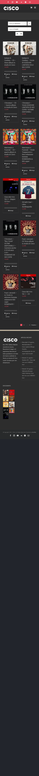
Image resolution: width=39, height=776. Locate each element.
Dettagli (15, 74)
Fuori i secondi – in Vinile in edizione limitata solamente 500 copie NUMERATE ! (10, 298)
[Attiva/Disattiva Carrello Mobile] (31, 8)
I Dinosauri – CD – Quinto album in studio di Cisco (10, 105)
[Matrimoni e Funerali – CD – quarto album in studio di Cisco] (10, 137)
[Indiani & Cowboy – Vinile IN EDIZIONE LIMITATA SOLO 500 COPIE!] (28, 48)
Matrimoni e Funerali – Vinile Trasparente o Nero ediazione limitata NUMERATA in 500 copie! (28, 154)
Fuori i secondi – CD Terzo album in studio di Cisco (28, 241)
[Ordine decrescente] (29, 23)
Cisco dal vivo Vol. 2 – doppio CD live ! (9, 199)
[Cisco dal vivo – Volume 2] (6, 416)
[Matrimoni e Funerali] (12, 410)
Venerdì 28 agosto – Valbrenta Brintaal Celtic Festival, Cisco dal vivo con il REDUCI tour (28, 373)
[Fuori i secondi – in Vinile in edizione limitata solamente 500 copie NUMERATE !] (10, 282)
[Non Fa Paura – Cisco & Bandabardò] (6, 398)
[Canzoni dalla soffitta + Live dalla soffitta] (12, 398)
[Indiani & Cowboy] (12, 404)
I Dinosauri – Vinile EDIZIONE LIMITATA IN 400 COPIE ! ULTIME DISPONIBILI (28, 107)
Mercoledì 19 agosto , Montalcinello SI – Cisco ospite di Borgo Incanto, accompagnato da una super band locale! (28, 347)
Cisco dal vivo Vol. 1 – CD (27, 293)
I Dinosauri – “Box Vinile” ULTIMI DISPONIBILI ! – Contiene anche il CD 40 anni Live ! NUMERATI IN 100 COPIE (10, 248)
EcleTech (34, 432)
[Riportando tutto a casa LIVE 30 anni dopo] (12, 392)
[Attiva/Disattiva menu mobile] (35, 8)
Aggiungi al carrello (8, 75)
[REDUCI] (6, 392)
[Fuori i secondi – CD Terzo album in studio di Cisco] (28, 228)
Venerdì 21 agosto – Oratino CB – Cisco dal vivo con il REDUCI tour (28, 361)
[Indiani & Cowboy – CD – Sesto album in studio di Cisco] (10, 48)
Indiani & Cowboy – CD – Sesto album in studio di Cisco (10, 61)
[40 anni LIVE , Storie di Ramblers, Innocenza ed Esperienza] (6, 404)
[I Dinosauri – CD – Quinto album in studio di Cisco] (10, 92)
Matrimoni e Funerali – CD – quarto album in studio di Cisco (10, 150)
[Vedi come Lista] (21, 34)
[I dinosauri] (6, 410)
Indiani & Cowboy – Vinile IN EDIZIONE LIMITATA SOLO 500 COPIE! (28, 62)
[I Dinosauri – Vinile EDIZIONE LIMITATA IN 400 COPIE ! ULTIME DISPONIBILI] (28, 92)
